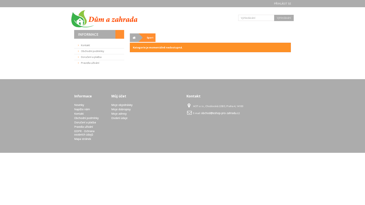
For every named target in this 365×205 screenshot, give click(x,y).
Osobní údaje (119, 118)
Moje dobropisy (121, 109)
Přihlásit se (282, 3)
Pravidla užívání (89, 63)
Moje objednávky (122, 105)
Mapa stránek (82, 139)
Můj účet (118, 96)
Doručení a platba (91, 57)
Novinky (79, 105)
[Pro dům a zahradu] (108, 18)
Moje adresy (119, 113)
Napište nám (82, 109)
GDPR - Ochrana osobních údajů (84, 132)
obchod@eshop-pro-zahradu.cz (220, 113)
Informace (88, 34)
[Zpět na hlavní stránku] (134, 37)
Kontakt (85, 45)
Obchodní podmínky (92, 51)
